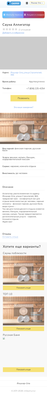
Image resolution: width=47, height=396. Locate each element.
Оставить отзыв (10, 236)
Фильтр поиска (14, 15)
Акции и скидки (35, 15)
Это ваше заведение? (23, 107)
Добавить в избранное (13, 33)
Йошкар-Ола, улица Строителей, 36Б (26, 73)
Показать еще (23, 288)
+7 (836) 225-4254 (35, 88)
